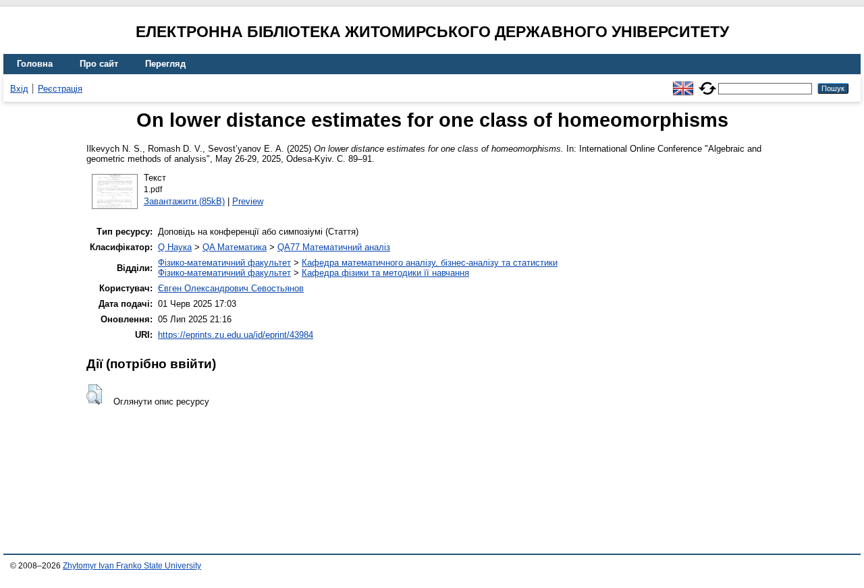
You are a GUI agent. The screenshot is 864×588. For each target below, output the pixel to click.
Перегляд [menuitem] (165, 64)
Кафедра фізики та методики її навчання (385, 273)
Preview (247, 201)
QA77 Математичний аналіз (333, 247)
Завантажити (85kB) (184, 201)
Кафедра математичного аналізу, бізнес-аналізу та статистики (430, 263)
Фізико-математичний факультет (224, 263)
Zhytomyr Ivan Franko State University (132, 566)
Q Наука (175, 247)
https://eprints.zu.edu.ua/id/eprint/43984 (235, 335)
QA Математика (234, 247)
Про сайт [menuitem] (99, 64)
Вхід (19, 89)
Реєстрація (60, 89)
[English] (683, 83)
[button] (94, 394)
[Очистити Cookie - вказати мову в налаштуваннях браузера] (707, 83)
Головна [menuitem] (35, 64)
